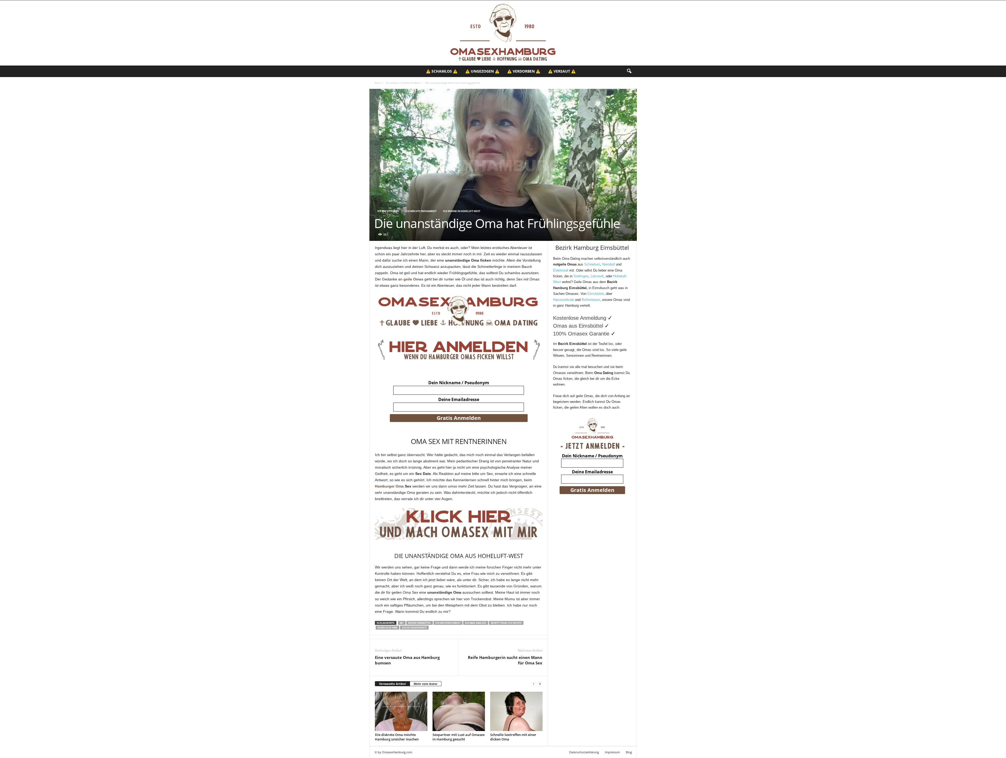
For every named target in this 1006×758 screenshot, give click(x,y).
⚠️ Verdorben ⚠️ (523, 71)
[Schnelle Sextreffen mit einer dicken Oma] (516, 711)
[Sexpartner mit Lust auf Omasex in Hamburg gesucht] (459, 711)
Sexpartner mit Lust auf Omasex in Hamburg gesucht (459, 736)
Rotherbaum (591, 300)
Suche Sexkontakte (414, 627)
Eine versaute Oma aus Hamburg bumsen (407, 660)
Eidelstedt (560, 270)
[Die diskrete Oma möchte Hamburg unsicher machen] (401, 711)
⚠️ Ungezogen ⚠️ (482, 71)
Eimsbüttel (595, 294)
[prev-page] (533, 684)
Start (378, 83)
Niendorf (608, 264)
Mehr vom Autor (426, 684)
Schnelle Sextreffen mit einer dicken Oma (513, 736)
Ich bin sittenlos (388, 211)
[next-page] (540, 684)
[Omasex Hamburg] (503, 33)
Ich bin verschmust (448, 623)
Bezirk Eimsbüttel (419, 623)
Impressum (612, 752)
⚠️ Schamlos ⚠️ (441, 71)
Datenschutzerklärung (584, 752)
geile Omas (413, 279)
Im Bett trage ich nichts (506, 623)
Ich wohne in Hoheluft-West (403, 83)
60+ (402, 623)
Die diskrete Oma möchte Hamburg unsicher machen (397, 736)
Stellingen (580, 276)
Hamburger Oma (389, 486)
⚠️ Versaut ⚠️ (562, 71)
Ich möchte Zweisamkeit (421, 211)
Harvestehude (563, 300)
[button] (629, 71)
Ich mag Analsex (475, 623)
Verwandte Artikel (392, 684)
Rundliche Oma (387, 627)
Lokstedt (597, 276)
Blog (629, 752)
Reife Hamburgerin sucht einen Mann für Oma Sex (505, 660)
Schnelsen (592, 264)
